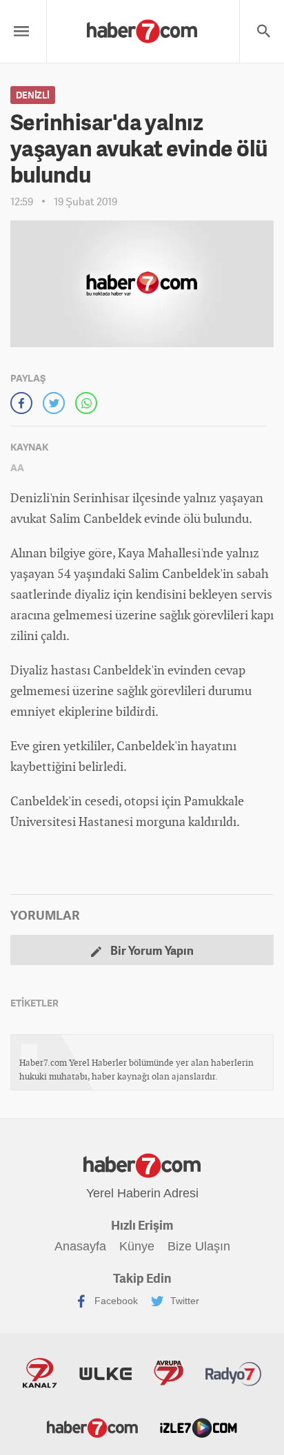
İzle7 (198, 1427)
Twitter (183, 1300)
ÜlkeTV (105, 1373)
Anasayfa (80, 1246)
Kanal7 (40, 1373)
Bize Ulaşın (199, 1246)
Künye (136, 1246)
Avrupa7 (168, 1373)
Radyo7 (233, 1373)
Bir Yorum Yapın (151, 950)
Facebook (115, 1300)
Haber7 (92, 1427)
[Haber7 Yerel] (142, 27)
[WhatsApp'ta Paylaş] (86, 403)
